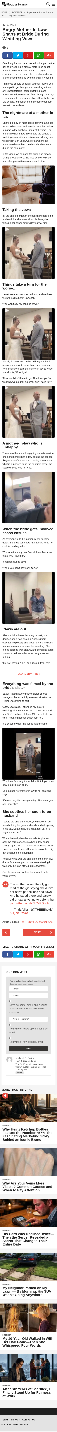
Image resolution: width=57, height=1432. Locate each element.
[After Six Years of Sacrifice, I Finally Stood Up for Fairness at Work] (28, 1368)
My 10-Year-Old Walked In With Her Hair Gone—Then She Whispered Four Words (27, 1342)
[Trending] (5, 1096)
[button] (48, 4)
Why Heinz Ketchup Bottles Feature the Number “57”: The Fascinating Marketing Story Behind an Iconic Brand (27, 1134)
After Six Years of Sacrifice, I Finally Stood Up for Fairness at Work (26, 1392)
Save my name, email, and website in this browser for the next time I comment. (28, 1008)
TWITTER (25, 922)
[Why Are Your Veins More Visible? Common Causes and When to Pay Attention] (28, 1162)
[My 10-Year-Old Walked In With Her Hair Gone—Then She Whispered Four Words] (28, 1318)
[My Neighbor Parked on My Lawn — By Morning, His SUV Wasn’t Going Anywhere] (28, 1267)
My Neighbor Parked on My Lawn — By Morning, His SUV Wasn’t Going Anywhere (26, 1291)
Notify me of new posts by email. (26, 1042)
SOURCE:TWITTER (28, 674)
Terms (5, 1420)
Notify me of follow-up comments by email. (28, 1030)
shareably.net (46, 922)
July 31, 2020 (19, 913)
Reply (19, 1072)
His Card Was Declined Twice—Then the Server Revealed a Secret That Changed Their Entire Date (28, 1239)
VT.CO (34, 922)
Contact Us (28, 1420)
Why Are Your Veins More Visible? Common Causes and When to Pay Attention (27, 1186)
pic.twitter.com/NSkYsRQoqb (29, 903)
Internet (9, 24)
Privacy (15, 1420)
